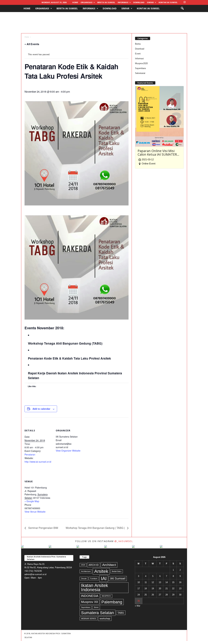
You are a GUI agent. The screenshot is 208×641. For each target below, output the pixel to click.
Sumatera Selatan (97, 612)
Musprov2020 (141, 63)
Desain (84, 578)
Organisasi (86, 2)
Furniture (93, 578)
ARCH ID (94, 565)
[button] (182, 8)
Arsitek (101, 571)
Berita (138, 44)
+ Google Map (32, 501)
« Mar (137, 606)
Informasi (123, 2)
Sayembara (140, 68)
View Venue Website (35, 511)
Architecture (86, 571)
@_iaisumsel (123, 541)
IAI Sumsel (117, 578)
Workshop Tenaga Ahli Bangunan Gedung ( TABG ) (95, 528)
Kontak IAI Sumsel (168, 2)
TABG (120, 612)
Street (96, 607)
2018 (83, 565)
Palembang (111, 602)
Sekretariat (140, 73)
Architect (109, 565)
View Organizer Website (68, 450)
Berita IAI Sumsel (106, 2)
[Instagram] (185, 2)
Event (138, 53)
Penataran (30, 454)
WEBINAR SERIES (88, 619)
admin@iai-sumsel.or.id (35, 574)
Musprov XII (89, 602)
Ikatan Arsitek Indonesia (94, 587)
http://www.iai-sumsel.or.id (38, 461)
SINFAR (150, 2)
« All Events (32, 44)
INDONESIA (89, 596)
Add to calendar (41, 408)
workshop (105, 618)
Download (138, 2)
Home (75, 2)
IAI (104, 578)
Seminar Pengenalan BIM (43, 528)
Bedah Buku (116, 571)
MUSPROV (106, 596)
